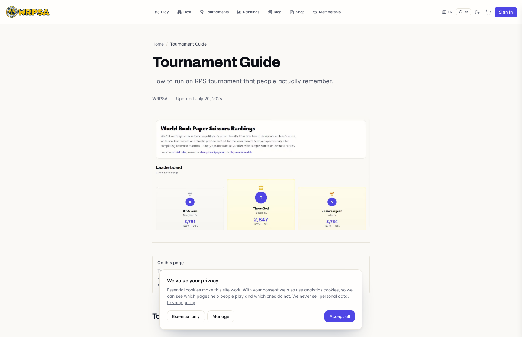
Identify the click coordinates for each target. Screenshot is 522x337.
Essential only (186, 316)
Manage (220, 316)
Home (158, 43)
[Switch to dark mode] (477, 12)
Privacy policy (181, 302)
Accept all (340, 316)
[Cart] (488, 12)
